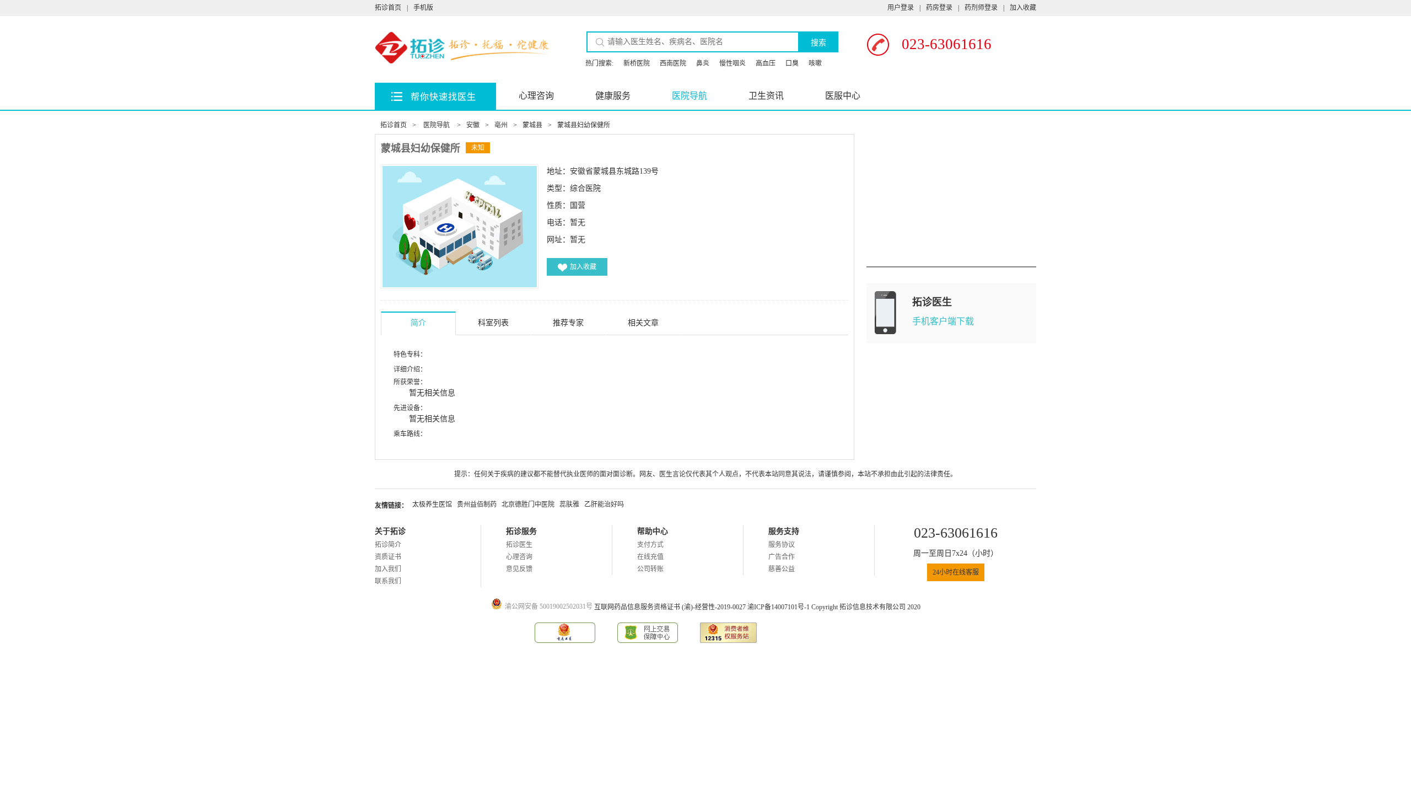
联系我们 (388, 581)
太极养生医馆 (432, 504)
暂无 (577, 239)
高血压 (765, 63)
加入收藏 (1023, 8)
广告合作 (781, 557)
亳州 (501, 125)
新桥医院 (636, 63)
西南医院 (673, 63)
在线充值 (650, 557)
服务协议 (781, 545)
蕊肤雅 (569, 504)
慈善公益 (781, 569)
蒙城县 (532, 125)
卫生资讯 (766, 95)
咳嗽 (815, 63)
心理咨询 (536, 95)
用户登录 (900, 8)
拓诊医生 (519, 545)
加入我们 (388, 569)
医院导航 (689, 95)
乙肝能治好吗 (604, 504)
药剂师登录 (981, 8)
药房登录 (939, 8)
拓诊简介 (388, 545)
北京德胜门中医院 (528, 504)
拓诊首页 (388, 8)
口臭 (792, 63)
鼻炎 (702, 63)
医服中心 (842, 95)
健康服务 (613, 95)
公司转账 (650, 569)
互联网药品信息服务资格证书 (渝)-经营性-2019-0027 (670, 607)
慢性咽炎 (732, 63)
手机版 (423, 8)
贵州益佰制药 (477, 504)
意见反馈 (519, 569)
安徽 (473, 125)
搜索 (818, 42)
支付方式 (650, 545)
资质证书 (388, 557)
